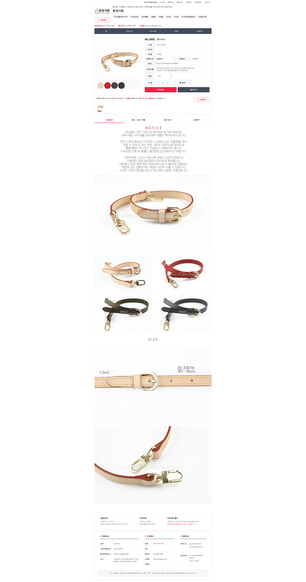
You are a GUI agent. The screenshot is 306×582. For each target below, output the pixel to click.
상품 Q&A (168, 120)
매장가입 (180, 2)
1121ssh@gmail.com (153, 26)
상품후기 (196, 120)
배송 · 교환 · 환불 (138, 120)
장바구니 (208, 2)
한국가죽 (118, 10)
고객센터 (188, 2)
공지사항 (153, 31)
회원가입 (171, 2)
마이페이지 (198, 2)
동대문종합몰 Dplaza (150, 2)
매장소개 (129, 31)
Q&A (176, 31)
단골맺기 (200, 31)
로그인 (162, 2)
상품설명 (109, 120)
